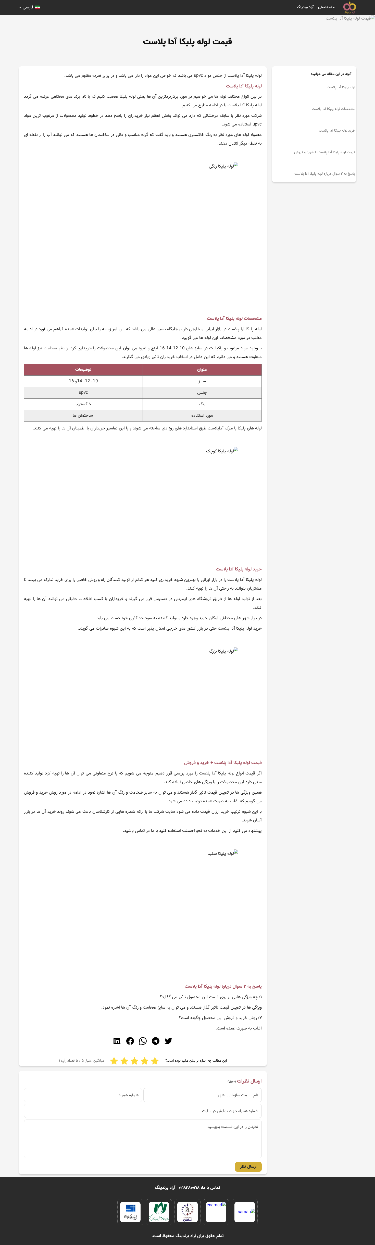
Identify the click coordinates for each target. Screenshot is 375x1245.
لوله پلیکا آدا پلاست (341, 87)
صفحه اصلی (326, 7)
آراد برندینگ (305, 7)
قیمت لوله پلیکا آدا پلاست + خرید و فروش (324, 152)
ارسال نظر (248, 1166)
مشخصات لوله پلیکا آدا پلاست (333, 109)
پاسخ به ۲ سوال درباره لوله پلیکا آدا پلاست (324, 174)
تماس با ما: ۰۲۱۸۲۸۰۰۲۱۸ (199, 1188)
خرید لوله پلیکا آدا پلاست (337, 131)
